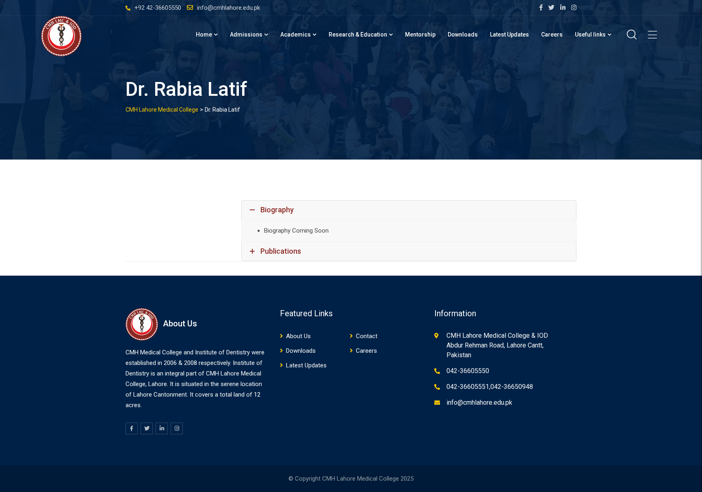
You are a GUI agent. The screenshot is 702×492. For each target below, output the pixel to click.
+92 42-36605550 (157, 7)
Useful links (590, 34)
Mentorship (420, 34)
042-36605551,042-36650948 (489, 387)
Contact (366, 336)
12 (257, 394)
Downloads (463, 34)
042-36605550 (467, 371)
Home (204, 34)
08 (194, 363)
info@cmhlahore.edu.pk (228, 7)
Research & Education (358, 34)
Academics (295, 34)
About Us (298, 336)
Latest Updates (509, 34)
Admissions (246, 34)
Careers (552, 34)
